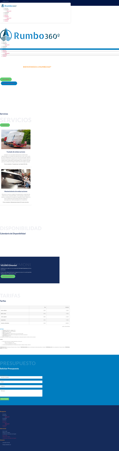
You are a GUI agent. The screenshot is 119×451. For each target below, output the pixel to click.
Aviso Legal (4, 431)
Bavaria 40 (9, 11)
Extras (2, 329)
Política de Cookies (6, 432)
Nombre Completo (4, 375)
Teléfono (2, 384)
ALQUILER (6, 9)
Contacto (6, 13)
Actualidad (6, 12)
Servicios (6, 8)
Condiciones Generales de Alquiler (9, 434)
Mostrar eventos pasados (5, 239)
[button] (35, 329)
